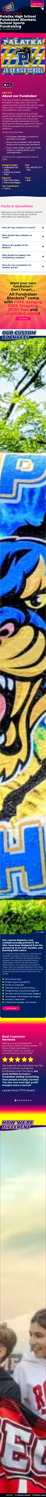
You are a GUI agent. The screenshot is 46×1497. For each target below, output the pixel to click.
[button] (5, 85)
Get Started (23, 319)
